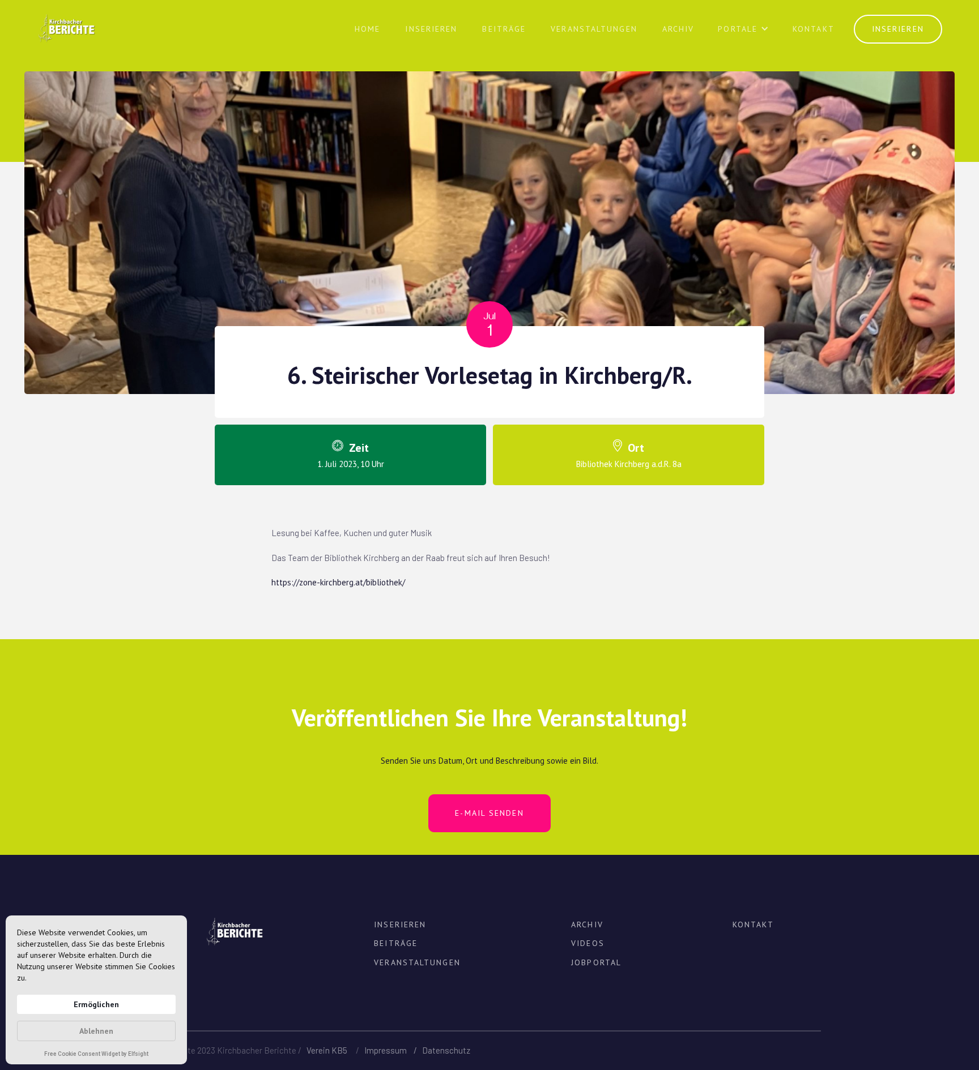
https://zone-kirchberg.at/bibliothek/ (338, 582)
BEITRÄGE (504, 29)
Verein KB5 (327, 1050)
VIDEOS (588, 943)
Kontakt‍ (814, 29)
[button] (743, 33)
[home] (66, 21)
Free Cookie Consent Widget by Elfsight (96, 1054)
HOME (367, 29)
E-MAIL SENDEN (489, 813)
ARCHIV (587, 924)
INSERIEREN (431, 29)
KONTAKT (753, 924)
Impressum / (393, 1050)
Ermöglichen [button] (96, 1004)
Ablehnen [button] (96, 1031)
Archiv (678, 29)
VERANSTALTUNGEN (594, 29)
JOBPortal (596, 962)
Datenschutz (446, 1050)
